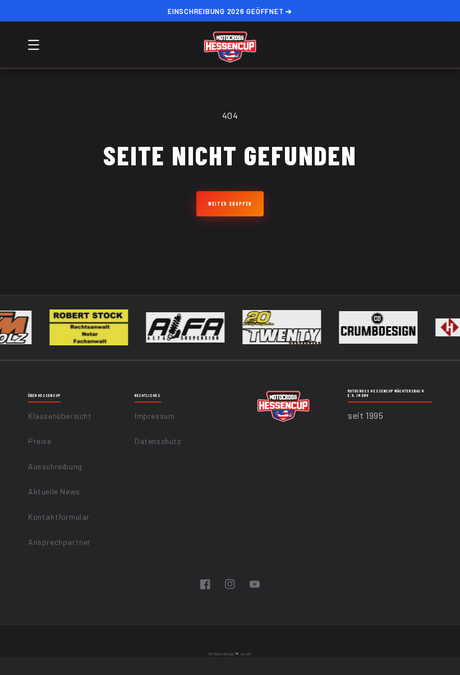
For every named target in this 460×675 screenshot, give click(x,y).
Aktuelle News (54, 491)
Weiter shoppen (230, 204)
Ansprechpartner (59, 542)
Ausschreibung (55, 466)
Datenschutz (158, 441)
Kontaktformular (59, 516)
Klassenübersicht (60, 415)
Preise (40, 441)
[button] (33, 45)
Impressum (154, 415)
